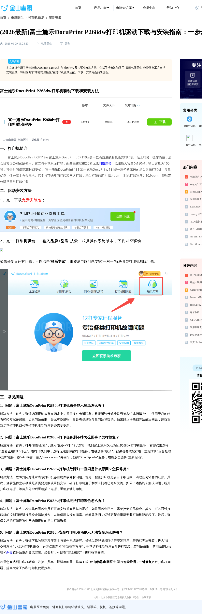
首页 (78, 7)
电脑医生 (17, 17)
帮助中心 (172, 7)
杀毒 (9, 552)
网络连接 (105, 163)
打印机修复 (36, 17)
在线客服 (146, 597)
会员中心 (149, 7)
